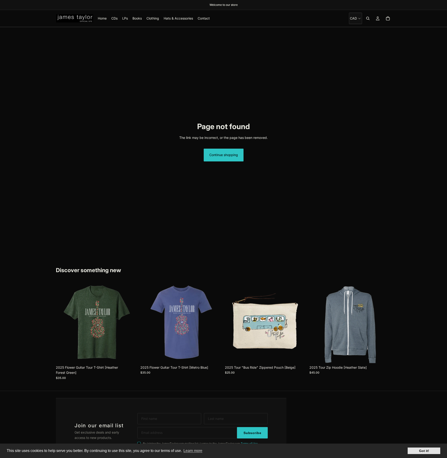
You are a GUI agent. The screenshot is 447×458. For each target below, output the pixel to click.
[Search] (368, 18)
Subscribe (252, 433)
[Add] (299, 356)
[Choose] (130, 356)
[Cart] (388, 18)
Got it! (424, 451)
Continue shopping (223, 155)
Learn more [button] (192, 451)
